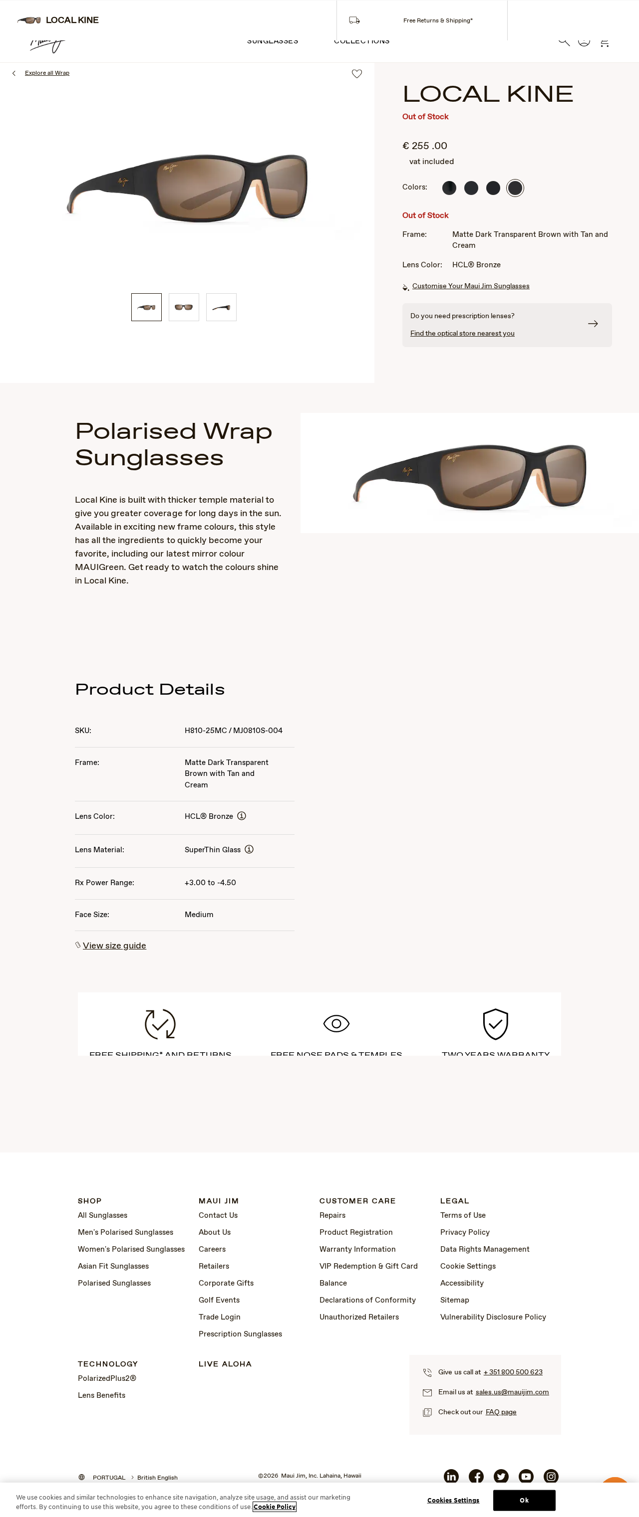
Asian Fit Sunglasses (113, 1267)
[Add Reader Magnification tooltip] (241, 816)
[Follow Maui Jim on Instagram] (551, 1481)
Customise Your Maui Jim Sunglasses (471, 286)
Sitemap (454, 1301)
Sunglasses (272, 41)
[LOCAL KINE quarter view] (146, 307)
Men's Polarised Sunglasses (125, 1233)
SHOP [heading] (90, 1201)
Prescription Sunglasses (240, 1334)
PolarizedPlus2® (107, 1379)
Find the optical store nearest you (462, 333)
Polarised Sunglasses (114, 1284)
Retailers (214, 1267)
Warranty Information (358, 1250)
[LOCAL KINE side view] (221, 307)
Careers (212, 1250)
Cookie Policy (275, 1507)
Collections (362, 41)
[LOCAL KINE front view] (184, 307)
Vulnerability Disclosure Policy (493, 1318)
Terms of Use (463, 1216)
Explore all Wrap (47, 73)
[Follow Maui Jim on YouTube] (526, 1481)
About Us (215, 1233)
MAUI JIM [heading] (219, 1201)
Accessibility (462, 1284)
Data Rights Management (485, 1250)
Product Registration (356, 1233)
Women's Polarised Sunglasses (131, 1250)
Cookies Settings (453, 1500)
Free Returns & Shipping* (438, 21)
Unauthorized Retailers (359, 1318)
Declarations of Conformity (368, 1301)
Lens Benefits (101, 1396)
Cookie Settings (468, 1267)
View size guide (114, 946)
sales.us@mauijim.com (512, 1392)
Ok (524, 1500)
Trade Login (220, 1318)
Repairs (332, 1216)
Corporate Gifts (226, 1284)
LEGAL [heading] (455, 1201)
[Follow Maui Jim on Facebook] (476, 1481)
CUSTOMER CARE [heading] (358, 1201)
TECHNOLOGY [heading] (108, 1364)
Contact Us (218, 1216)
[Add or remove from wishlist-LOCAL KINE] (357, 74)
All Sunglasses (102, 1216)
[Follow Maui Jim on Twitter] (501, 1481)
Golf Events (219, 1301)
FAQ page (501, 1412)
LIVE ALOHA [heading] (225, 1364)
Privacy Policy (465, 1233)
